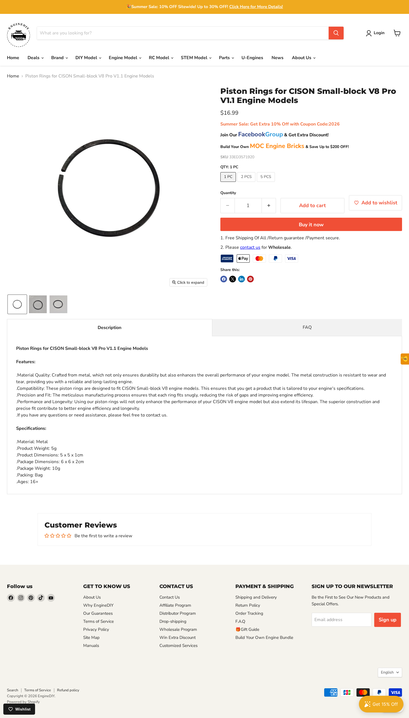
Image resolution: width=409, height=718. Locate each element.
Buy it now (311, 224)
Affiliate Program (175, 605)
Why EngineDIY (98, 605)
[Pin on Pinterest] (250, 279)
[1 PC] (228, 183)
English (387, 672)
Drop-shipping (172, 621)
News (278, 58)
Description (109, 328)
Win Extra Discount (177, 637)
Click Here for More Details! (256, 6)
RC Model (159, 58)
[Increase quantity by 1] (269, 205)
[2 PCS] (247, 183)
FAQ (307, 327)
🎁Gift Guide (247, 629)
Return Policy (247, 605)
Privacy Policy (96, 629)
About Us (302, 58)
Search (12, 690)
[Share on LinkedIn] (241, 279)
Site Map (91, 637)
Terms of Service (98, 621)
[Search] (336, 33)
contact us (250, 247)
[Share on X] (232, 279)
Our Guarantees (98, 613)
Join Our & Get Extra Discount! (274, 135)
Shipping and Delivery (256, 597)
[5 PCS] (266, 183)
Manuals (91, 645)
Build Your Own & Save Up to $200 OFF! (284, 146)
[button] (376, 33)
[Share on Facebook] (223, 279)
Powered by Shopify (23, 701)
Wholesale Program (178, 629)
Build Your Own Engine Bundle (264, 637)
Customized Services (178, 645)
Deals (34, 58)
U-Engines (252, 58)
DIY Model (86, 58)
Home (13, 58)
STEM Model (194, 58)
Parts (225, 58)
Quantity (228, 193)
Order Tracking (249, 613)
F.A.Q (240, 621)
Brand (58, 58)
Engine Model (123, 58)
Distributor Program (177, 613)
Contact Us (169, 597)
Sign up (387, 619)
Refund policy (68, 690)
